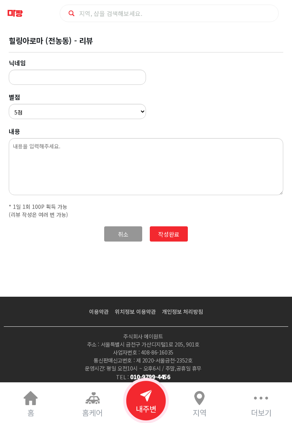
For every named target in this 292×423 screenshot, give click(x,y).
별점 (14, 97)
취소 (123, 234)
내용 (14, 131)
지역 (199, 412)
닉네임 (17, 62)
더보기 (261, 412)
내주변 (146, 408)
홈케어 (92, 412)
